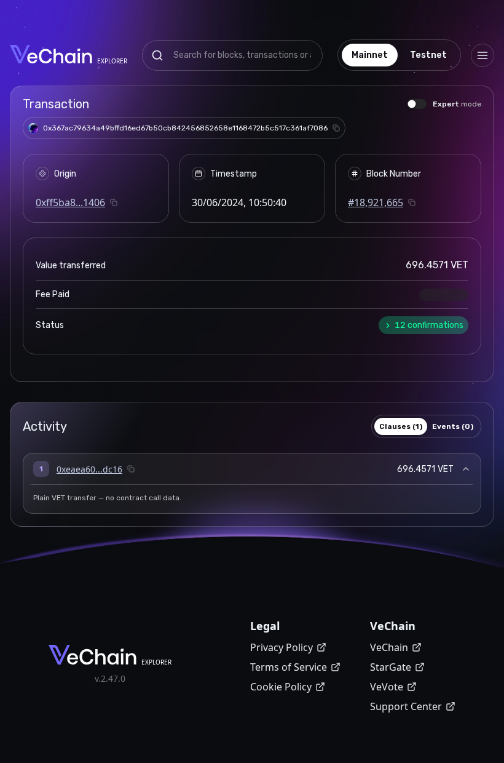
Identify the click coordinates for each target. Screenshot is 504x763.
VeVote (386, 686)
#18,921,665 (375, 202)
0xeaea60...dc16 (89, 469)
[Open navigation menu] (482, 55)
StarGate (390, 667)
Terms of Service (288, 667)
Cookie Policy (281, 686)
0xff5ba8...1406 (70, 202)
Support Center (406, 706)
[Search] (157, 55)
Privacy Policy (281, 647)
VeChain (389, 647)
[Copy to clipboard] (336, 128)
